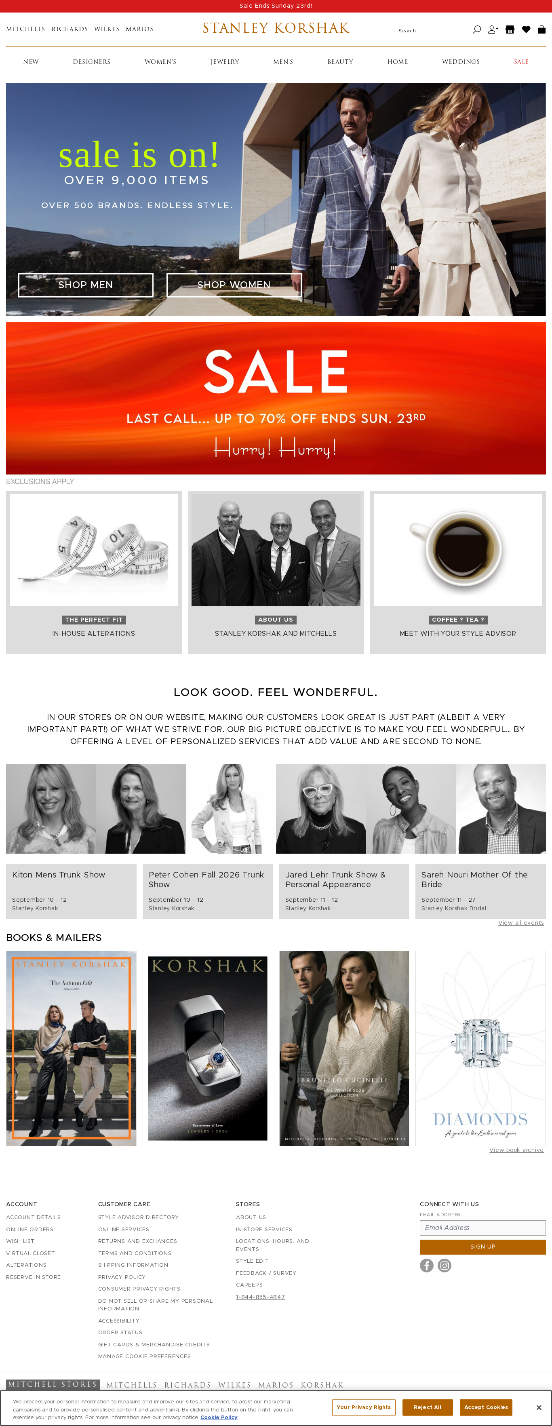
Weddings (461, 62)
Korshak (322, 1386)
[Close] (539, 1407)
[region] (276, 1408)
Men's (283, 62)
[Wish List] (526, 29)
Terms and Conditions (135, 1253)
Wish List (20, 1241)
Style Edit (252, 1261)
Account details (33, 1217)
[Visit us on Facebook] (427, 1265)
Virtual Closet (30, 1253)
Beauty (340, 62)
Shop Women (234, 285)
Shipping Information (133, 1265)
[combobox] (433, 29)
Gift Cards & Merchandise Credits (154, 1345)
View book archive (516, 1150)
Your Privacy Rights (364, 1407)
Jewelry (225, 62)
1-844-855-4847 (260, 1297)
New (31, 62)
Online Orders (30, 1229)
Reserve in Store (33, 1277)
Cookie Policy (219, 1417)
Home (397, 62)
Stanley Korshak (276, 29)
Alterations (26, 1265)
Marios (140, 30)
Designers (92, 62)
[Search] (477, 29)
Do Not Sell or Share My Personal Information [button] (155, 1305)
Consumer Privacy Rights (139, 1289)
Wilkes (107, 30)
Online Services (124, 1229)
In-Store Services (264, 1229)
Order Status (120, 1332)
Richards (69, 30)
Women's (161, 62)
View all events (521, 923)
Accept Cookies (486, 1407)
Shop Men (85, 285)
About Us (251, 1217)
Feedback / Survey (266, 1273)
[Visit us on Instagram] (444, 1265)
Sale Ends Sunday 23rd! (276, 6)
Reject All (427, 1407)
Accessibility (119, 1321)
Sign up (483, 1247)
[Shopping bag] (542, 29)
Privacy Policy (122, 1277)
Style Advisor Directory (138, 1217)
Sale (521, 62)
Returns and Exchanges (137, 1241)
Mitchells (25, 30)
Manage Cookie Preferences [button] (144, 1356)
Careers (249, 1285)
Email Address (440, 1215)
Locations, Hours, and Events (273, 1245)
